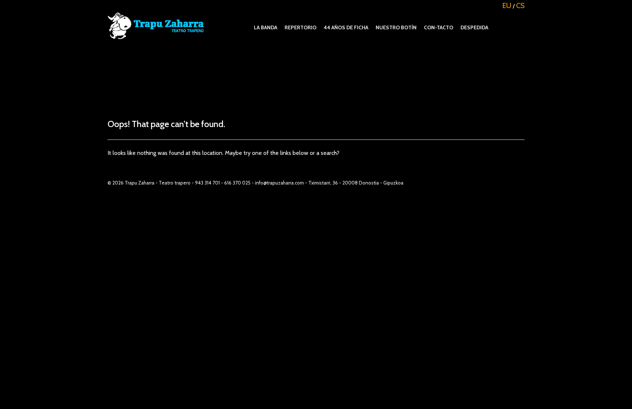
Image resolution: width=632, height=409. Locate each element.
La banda (265, 27)
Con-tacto (438, 27)
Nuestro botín (396, 27)
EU (506, 5)
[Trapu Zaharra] (158, 23)
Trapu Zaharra (139, 183)
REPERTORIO (300, 27)
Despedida (474, 27)
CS (520, 5)
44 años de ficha (346, 27)
